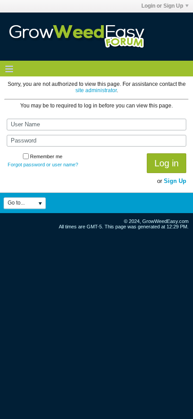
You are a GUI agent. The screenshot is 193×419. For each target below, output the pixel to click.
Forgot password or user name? (43, 164)
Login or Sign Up (162, 6)
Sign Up (175, 181)
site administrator (96, 90)
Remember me (46, 156)
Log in (166, 163)
